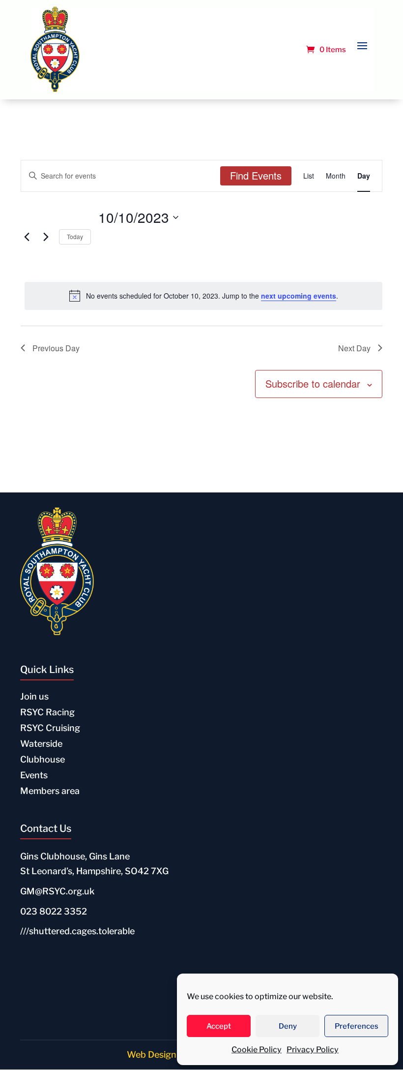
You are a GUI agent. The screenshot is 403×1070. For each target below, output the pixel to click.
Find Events (256, 175)
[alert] (203, 295)
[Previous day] (26, 237)
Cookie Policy (256, 1049)
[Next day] (46, 237)
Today (75, 236)
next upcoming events (298, 296)
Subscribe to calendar (312, 383)
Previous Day (56, 348)
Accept (218, 1026)
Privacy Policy (313, 1049)
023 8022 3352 (53, 911)
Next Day (354, 348)
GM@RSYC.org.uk (57, 891)
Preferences (356, 1026)
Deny (288, 1026)
